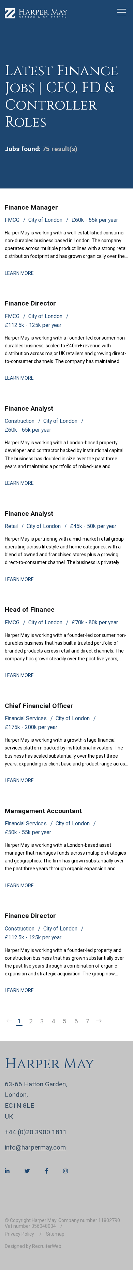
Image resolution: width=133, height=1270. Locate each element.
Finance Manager (31, 207)
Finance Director (30, 303)
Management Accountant (43, 811)
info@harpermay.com (35, 1147)
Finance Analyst (29, 408)
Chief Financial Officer (39, 706)
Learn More (19, 273)
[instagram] (65, 1171)
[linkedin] (7, 1171)
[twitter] (27, 1171)
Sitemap (55, 1234)
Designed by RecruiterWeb (33, 1246)
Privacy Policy (20, 1234)
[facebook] (46, 1171)
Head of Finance (30, 609)
